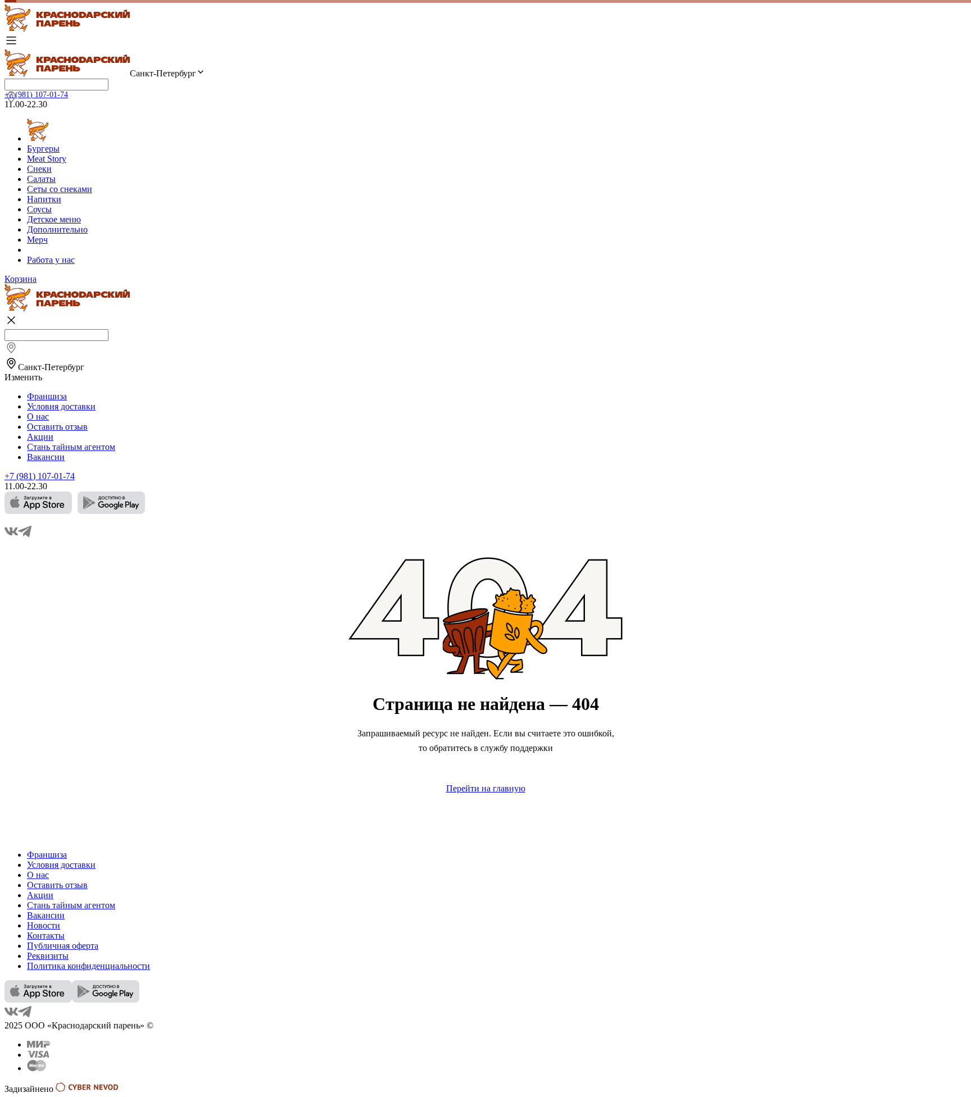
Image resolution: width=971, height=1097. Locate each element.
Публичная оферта (62, 945)
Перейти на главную (485, 788)
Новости (43, 925)
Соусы (39, 209)
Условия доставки (61, 406)
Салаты (41, 179)
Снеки (39, 169)
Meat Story (46, 158)
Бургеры (43, 148)
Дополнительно (57, 229)
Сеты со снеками (59, 189)
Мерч (37, 239)
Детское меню (54, 219)
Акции (40, 436)
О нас (38, 416)
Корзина (20, 279)
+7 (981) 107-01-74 (36, 94)
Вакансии (46, 457)
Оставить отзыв (57, 426)
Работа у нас (51, 260)
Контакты (46, 935)
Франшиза (47, 396)
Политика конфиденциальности (88, 966)
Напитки (44, 199)
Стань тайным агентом (71, 447)
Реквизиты (48, 956)
